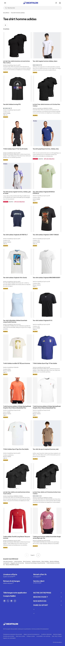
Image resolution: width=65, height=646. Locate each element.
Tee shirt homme (8, 561)
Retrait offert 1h (40, 575)
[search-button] (6, 8)
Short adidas (45, 561)
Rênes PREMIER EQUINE (12, 564)
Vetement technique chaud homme (35, 563)
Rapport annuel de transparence (31, 634)
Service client (38, 582)
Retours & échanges (11, 582)
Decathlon (6, 12)
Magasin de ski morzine (17, 563)
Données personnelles (8, 636)
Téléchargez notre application (15, 593)
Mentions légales (57, 634)
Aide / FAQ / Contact (57, 636)
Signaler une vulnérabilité (9, 638)
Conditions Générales (46, 634)
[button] (17, 57)
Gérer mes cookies (20, 636)
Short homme (27, 561)
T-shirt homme (18, 561)
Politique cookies (31, 636)
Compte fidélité (9, 596)
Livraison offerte (10, 575)
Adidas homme (36, 561)
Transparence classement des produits (12, 634)
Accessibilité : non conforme (43, 636)
